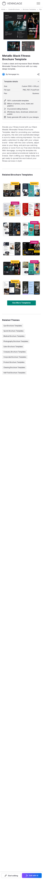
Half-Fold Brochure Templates (14, 373)
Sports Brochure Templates (13, 331)
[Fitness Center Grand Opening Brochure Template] (31, 248)
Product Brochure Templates (14, 362)
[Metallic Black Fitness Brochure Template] (11, 268)
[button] (11, 875)
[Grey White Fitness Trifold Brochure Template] (11, 248)
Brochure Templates (29, 9)
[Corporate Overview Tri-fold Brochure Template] (31, 190)
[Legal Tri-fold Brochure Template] (11, 190)
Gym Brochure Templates (13, 326)
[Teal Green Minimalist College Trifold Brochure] (31, 268)
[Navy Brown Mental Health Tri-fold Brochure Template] (11, 287)
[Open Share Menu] (38, 74)
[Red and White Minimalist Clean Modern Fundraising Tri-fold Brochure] (31, 209)
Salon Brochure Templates (13, 346)
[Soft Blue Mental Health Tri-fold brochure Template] (31, 287)
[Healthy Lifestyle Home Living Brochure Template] (31, 229)
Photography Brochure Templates (16, 341)
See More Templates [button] (21, 303)
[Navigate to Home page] (12, 3)
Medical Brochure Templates (14, 336)
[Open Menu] (38, 3)
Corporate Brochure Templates (15, 357)
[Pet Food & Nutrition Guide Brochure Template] (11, 209)
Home (3, 9)
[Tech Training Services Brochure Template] (11, 229)
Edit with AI (33, 875)
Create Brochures (14, 9)
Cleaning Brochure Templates (14, 367)
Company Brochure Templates (15, 352)
